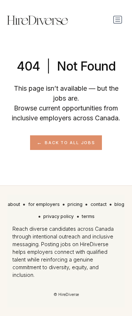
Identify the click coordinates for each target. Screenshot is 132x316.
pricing (74, 204)
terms (88, 216)
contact (99, 204)
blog (119, 204)
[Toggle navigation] (118, 20)
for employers (44, 204)
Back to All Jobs (70, 142)
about (14, 204)
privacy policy (58, 216)
